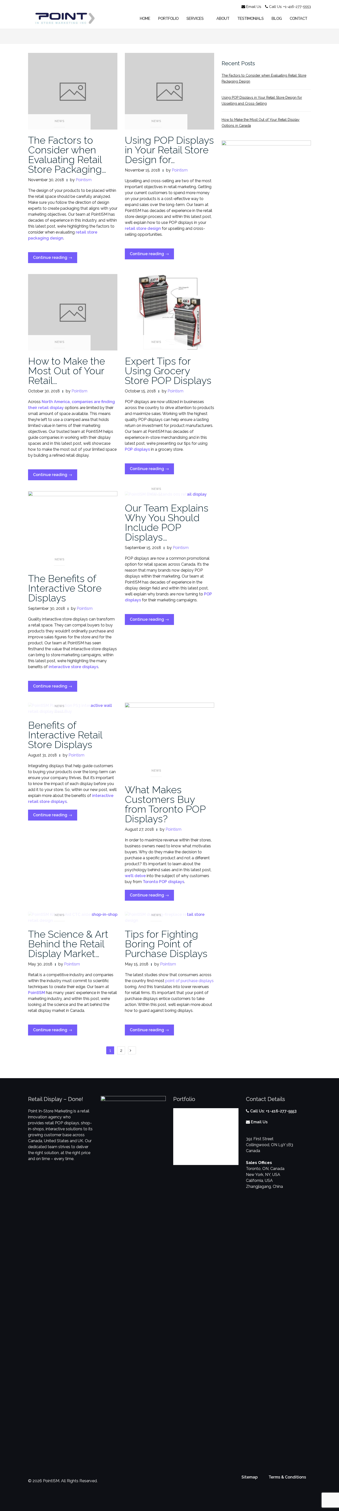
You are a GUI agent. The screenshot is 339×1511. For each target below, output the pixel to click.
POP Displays (185, 1111)
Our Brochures (186, 1159)
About (222, 18)
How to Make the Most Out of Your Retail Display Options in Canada (261, 123)
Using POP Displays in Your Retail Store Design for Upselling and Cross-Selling (262, 100)
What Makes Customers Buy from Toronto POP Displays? (165, 804)
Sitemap (249, 1477)
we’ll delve (135, 875)
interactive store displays (73, 666)
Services (194, 18)
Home (145, 18)
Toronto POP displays (163, 881)
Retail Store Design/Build (196, 1150)
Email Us (253, 6)
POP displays (137, 449)
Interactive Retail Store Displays (202, 1134)
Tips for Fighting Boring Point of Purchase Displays (166, 943)
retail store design (143, 228)
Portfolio (168, 18)
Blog (276, 18)
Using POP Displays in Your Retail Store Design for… (169, 149)
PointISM (36, 992)
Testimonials (250, 18)
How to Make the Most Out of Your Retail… (66, 370)
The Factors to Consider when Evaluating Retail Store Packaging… (67, 154)
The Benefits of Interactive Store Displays (65, 588)
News (59, 121)
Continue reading (55, 259)
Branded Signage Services (197, 1142)
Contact (298, 18)
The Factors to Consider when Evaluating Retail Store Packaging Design (264, 78)
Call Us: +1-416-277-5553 (289, 6)
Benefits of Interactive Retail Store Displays (65, 734)
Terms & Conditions (287, 1477)
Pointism (84, 179)
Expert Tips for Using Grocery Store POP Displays (168, 370)
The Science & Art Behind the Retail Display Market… (68, 943)
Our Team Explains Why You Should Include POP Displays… (166, 522)
